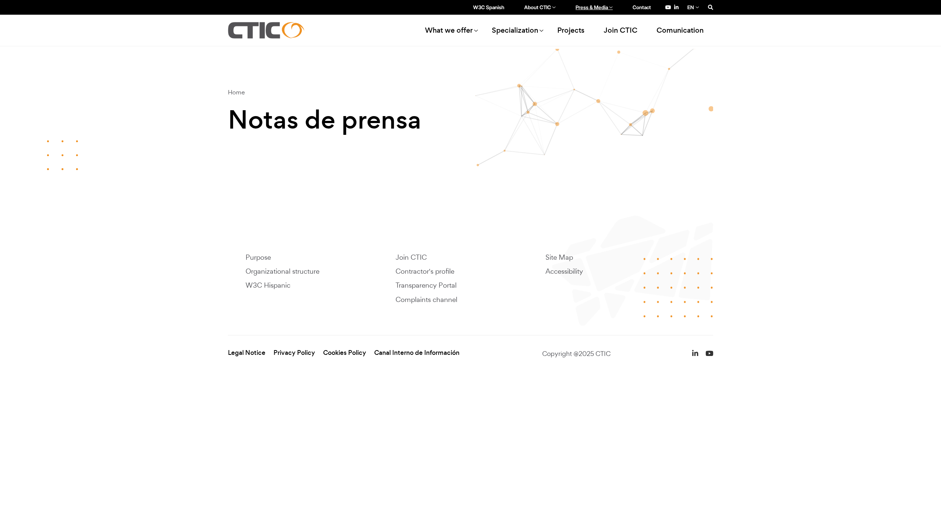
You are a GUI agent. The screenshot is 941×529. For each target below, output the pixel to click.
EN (690, 7)
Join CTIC (620, 30)
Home (236, 92)
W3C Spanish (488, 7)
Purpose (258, 257)
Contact (642, 7)
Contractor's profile (425, 271)
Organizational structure (282, 271)
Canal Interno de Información (416, 353)
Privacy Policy (294, 353)
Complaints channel (426, 299)
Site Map (559, 257)
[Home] (269, 30)
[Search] (710, 7)
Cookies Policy (344, 353)
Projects (570, 30)
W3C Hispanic (268, 285)
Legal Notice (246, 353)
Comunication (680, 30)
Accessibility (564, 271)
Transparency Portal (426, 285)
